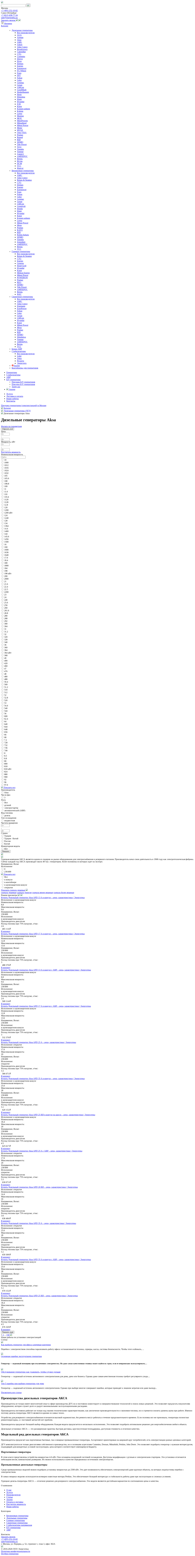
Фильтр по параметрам (11, 426)
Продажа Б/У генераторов (23, 382)
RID (19, 140)
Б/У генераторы (13, 379)
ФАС (19, 294)
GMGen (20, 87)
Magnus (20, 116)
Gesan (19, 85)
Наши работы (12, 398)
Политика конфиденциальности (15, 1551)
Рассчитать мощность (11, 452)
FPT (19, 75)
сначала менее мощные (42, 892)
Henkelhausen (23, 92)
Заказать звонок (8, 20)
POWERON (22, 277)
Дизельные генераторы (22, 30)
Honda (20, 209)
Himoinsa (21, 97)
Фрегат (20, 168)
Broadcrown (22, 49)
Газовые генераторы (21, 251)
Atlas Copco (22, 47)
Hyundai (20, 102)
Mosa (19, 225)
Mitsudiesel (22, 123)
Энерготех (22, 363)
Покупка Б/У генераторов (23, 384)
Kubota (20, 111)
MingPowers (22, 121)
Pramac (20, 135)
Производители (13, 1495)
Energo (20, 66)
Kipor (19, 106)
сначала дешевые (8, 892)
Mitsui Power (22, 125)
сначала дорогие (24, 892)
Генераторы (11, 372)
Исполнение (6, 866)
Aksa (19, 40)
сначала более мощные (64, 892)
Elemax (20, 63)
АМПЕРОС (22, 156)
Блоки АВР (17, 349)
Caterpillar (21, 52)
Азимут (20, 154)
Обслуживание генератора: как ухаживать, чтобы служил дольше (30, 1372)
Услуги (9, 394)
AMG (19, 42)
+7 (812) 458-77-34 (9, 15)
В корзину (5, 931)
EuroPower (22, 308)
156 (8, 1335)
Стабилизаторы (19, 351)
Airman (20, 37)
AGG (19, 35)
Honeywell (21, 266)
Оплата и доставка (14, 1502)
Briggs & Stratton (24, 180)
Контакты (10, 401)
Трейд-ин (16, 387)
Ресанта (20, 361)
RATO (20, 230)
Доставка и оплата (14, 396)
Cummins (21, 56)
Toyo (19, 147)
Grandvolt (21, 206)
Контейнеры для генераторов (25, 368)
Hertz (19, 94)
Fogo (19, 73)
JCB (19, 104)
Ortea (19, 358)
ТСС (19, 166)
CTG (19, 54)
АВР (8, 377)
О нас (9, 1490)
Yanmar (20, 151)
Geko (19, 80)
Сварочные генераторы (22, 297)
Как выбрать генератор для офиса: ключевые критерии (26, 1345)
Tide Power (22, 144)
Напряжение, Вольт (10, 864)
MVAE (20, 130)
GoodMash (21, 90)
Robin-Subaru (23, 235)
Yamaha (20, 149)
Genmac (20, 83)
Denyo (20, 59)
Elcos (19, 61)
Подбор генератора (9, 1554)
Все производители (26, 33)
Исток (20, 161)
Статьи (9, 1497)
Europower (21, 68)
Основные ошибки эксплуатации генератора (21, 1356)
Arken (19, 44)
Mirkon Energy (23, 273)
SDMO (20, 142)
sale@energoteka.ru (9, 18)
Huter (19, 99)
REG (19, 282)
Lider (19, 356)
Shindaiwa (21, 337)
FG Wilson (21, 71)
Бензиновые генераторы (23, 170)
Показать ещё (7, 1332)
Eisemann (21, 306)
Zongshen (21, 242)
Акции (17, 365)
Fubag (19, 78)
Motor (19, 128)
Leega (19, 113)
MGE (19, 118)
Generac (20, 263)
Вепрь (20, 159)
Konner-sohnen (23, 109)
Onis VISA (22, 132)
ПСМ (19, 163)
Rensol (20, 137)
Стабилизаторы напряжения (19, 1525)
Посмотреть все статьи (11, 1392)
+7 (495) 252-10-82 (9, 10)
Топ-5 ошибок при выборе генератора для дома (22, 1383)
